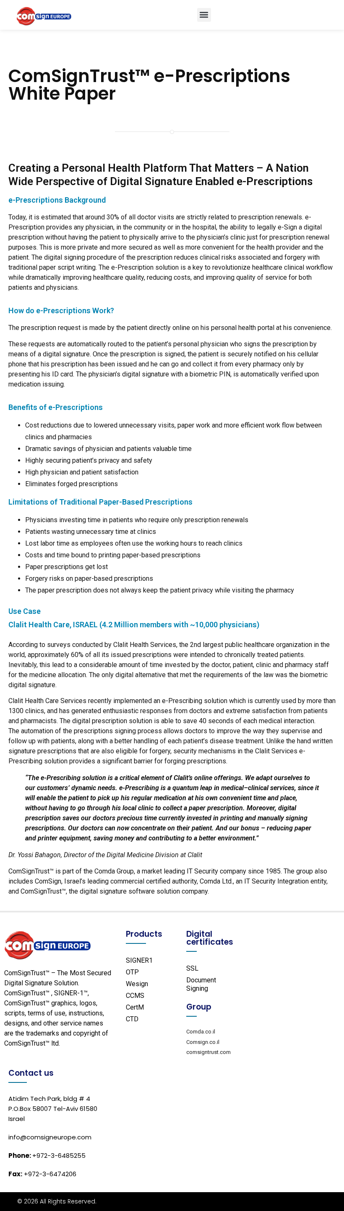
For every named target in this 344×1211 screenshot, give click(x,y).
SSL (192, 968)
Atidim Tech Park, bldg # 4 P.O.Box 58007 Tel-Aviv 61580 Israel (52, 1108)
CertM (135, 1007)
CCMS (135, 996)
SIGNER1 (139, 960)
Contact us (31, 1073)
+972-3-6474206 (42, 1174)
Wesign (137, 984)
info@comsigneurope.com (49, 1137)
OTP (132, 972)
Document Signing (201, 984)
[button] (204, 15)
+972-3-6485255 (47, 1155)
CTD (132, 1019)
